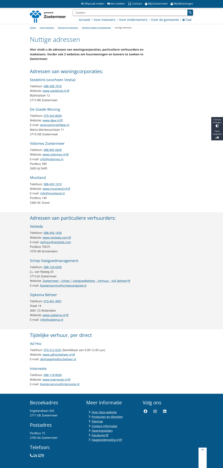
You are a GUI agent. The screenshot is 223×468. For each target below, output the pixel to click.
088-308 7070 (53, 86)
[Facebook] (146, 411)
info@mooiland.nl (52, 193)
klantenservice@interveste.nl (60, 384)
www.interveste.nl (55, 379)
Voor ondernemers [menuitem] (133, 19)
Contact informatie (104, 426)
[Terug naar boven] (203, 458)
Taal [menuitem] (188, 19)
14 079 (38, 455)
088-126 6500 (53, 267)
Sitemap (97, 421)
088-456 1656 (53, 233)
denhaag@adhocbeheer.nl (58, 359)
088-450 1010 (53, 184)
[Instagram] (155, 411)
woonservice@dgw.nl (54, 125)
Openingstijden (102, 431)
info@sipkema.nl (51, 320)
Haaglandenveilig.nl (105, 440)
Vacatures (98, 435)
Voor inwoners (47, 27)
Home (33, 27)
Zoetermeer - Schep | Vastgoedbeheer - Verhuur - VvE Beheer (85, 281)
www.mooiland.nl (55, 189)
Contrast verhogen (217, 121)
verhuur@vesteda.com (55, 242)
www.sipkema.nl (54, 315)
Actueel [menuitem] (84, 19)
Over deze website (104, 412)
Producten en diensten (107, 417)
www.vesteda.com (55, 237)
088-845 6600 (53, 150)
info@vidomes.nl (51, 159)
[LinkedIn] (165, 411)
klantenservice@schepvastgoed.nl (63, 285)
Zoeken (190, 13)
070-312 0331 (53, 350)
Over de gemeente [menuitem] (165, 19)
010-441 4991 (53, 301)
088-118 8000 (53, 375)
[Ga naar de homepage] (48, 17)
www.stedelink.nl (54, 91)
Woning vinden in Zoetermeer (96, 27)
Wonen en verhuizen (68, 27)
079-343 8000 (53, 116)
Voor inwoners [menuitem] (105, 19)
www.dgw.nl (51, 120)
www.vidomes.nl (54, 154)
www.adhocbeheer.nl (57, 355)
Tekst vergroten (217, 132)
